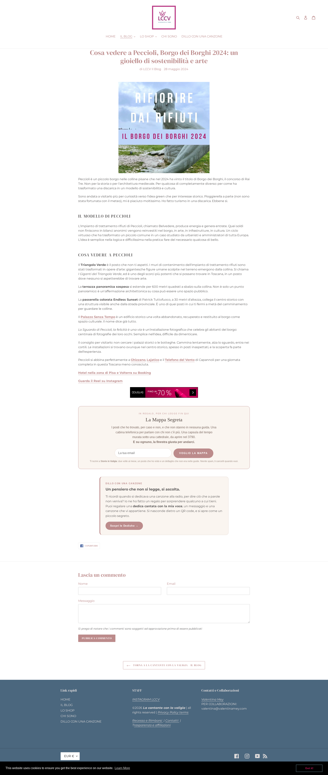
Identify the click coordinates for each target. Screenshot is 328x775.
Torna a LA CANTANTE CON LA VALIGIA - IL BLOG (166, 665)
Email (171, 584)
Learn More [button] (122, 768)
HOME (65, 699)
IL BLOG (67, 705)
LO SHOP (67, 710)
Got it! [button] (309, 768)
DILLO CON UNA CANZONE (81, 721)
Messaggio (86, 601)
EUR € (69, 756)
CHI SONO (68, 716)
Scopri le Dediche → (124, 525)
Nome (83, 584)
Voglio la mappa (193, 453)
